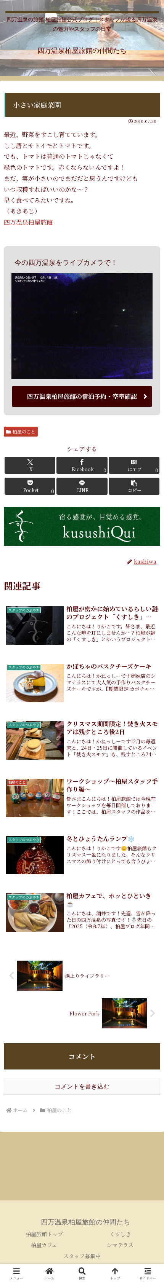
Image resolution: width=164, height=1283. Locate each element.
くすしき (120, 1234)
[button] (134, 486)
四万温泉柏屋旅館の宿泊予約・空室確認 (82, 396)
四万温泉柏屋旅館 (28, 222)
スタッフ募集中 (82, 1256)
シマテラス (120, 1245)
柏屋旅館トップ (44, 1234)
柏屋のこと (24, 431)
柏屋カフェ (44, 1245)
